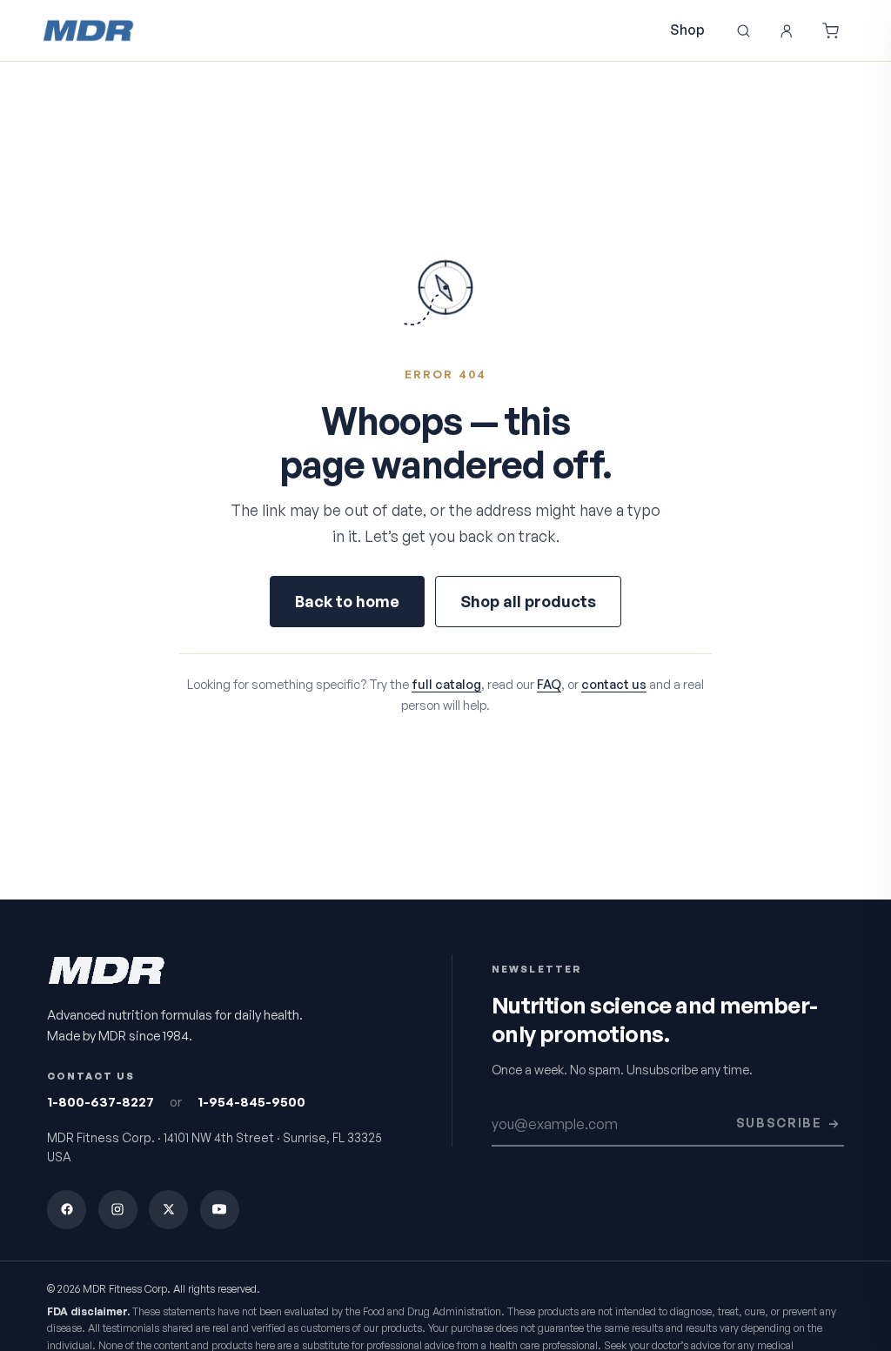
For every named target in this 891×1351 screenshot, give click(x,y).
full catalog (446, 684)
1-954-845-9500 (251, 1102)
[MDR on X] (168, 1209)
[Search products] (743, 30)
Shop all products (528, 601)
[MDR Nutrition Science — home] (88, 30)
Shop (687, 29)
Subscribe (779, 1122)
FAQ (549, 684)
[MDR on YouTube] (219, 1209)
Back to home (347, 601)
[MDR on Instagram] (117, 1209)
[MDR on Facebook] (66, 1209)
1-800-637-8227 (100, 1102)
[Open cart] (830, 30)
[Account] (786, 30)
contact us (613, 684)
